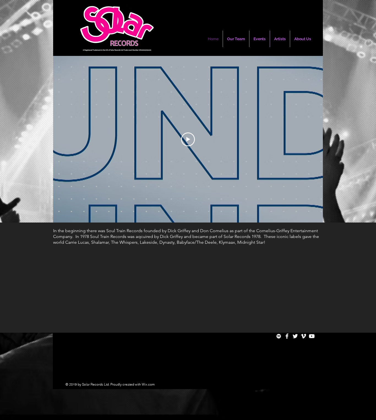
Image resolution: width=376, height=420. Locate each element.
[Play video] (188, 139)
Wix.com (148, 384)
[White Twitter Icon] (295, 336)
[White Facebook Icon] (287, 336)
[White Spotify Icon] (278, 336)
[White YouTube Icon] (311, 336)
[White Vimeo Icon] (303, 336)
